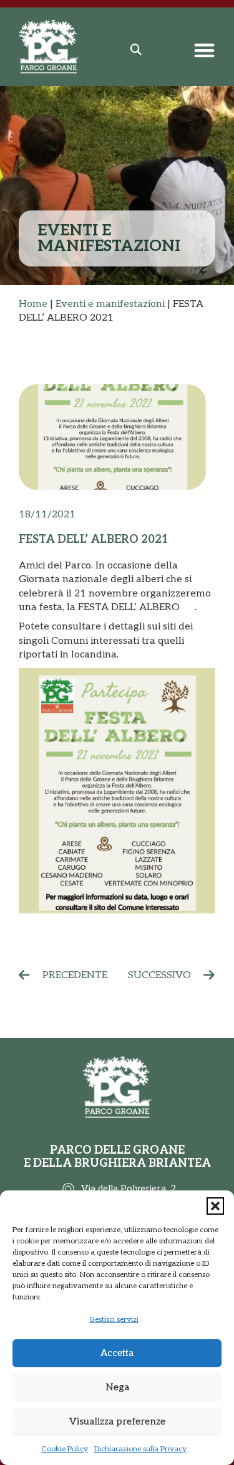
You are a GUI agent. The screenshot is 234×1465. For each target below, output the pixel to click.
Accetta (117, 1353)
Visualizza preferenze (117, 1421)
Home (33, 304)
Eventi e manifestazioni (110, 304)
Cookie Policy (64, 1449)
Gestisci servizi (114, 1319)
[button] (215, 1206)
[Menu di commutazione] (204, 50)
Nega (117, 1387)
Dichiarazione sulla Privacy (140, 1449)
